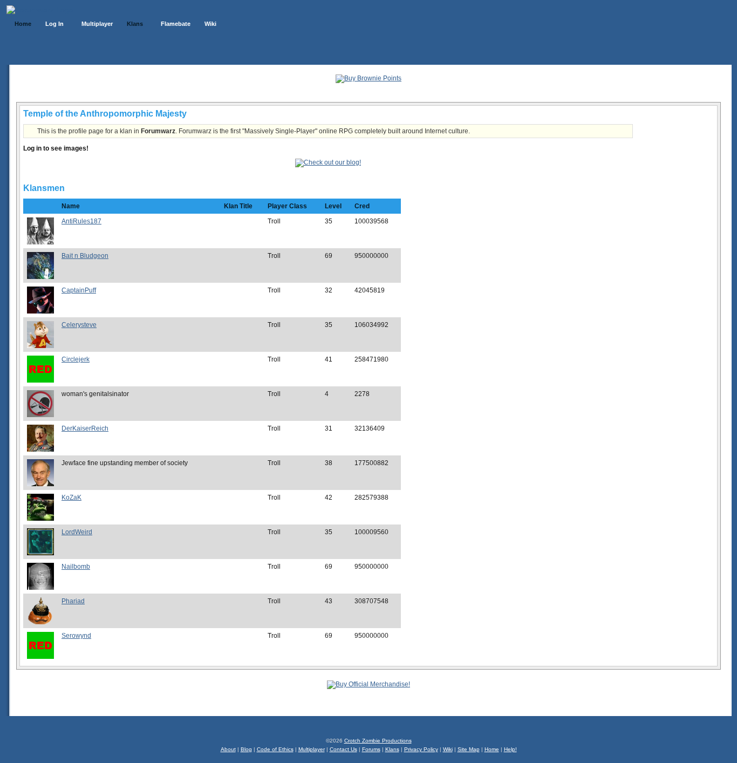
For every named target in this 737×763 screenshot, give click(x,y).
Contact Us (343, 749)
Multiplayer (311, 749)
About (228, 749)
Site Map (469, 749)
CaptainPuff (79, 290)
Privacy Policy (421, 749)
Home (491, 749)
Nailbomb (76, 566)
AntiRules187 (81, 221)
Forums (371, 749)
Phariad (73, 601)
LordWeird (77, 532)
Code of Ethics (275, 749)
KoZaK (71, 497)
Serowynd (76, 635)
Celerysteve (79, 325)
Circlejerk (76, 359)
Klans (392, 749)
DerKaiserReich (85, 428)
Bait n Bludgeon (85, 256)
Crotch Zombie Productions (378, 741)
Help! (510, 749)
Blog (246, 749)
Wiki (448, 749)
